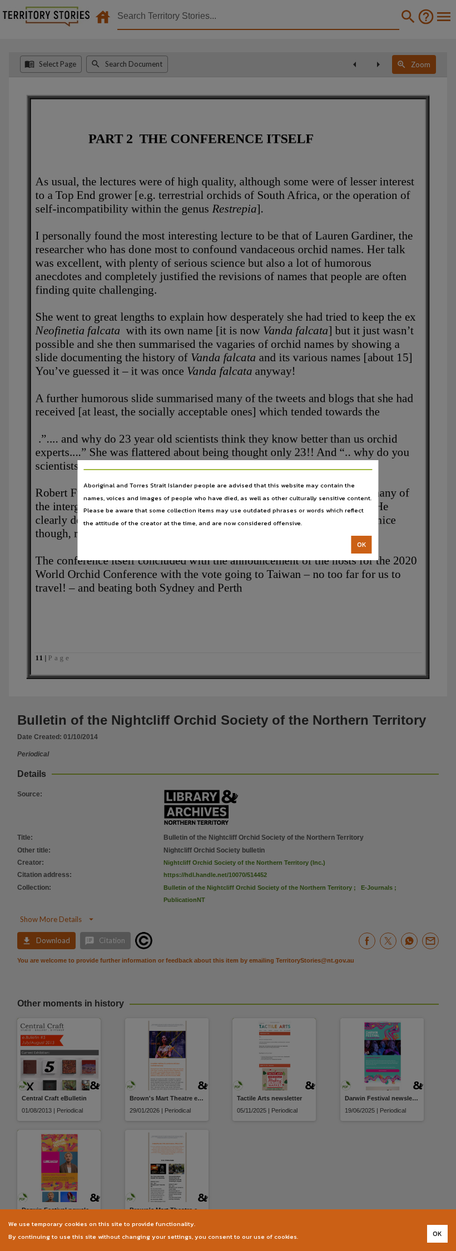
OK (361, 545)
